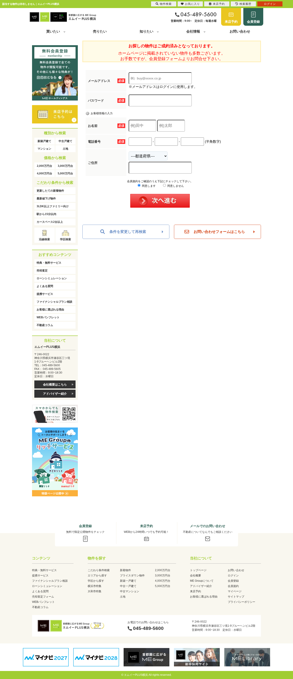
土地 (65, 148)
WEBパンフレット (48, 317)
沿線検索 (44, 239)
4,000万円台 (44, 173)
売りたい (100, 31)
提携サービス (45, 294)
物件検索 (166, 4)
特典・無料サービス (49, 262)
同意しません (175, 185)
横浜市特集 (94, 586)
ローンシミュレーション (52, 278)
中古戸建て (65, 141)
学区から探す (96, 580)
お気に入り (192, 4)
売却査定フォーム (43, 596)
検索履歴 (245, 4)
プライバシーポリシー (241, 602)
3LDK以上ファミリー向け (53, 206)
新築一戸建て (128, 580)
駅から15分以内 (46, 214)
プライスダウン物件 (132, 575)
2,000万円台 (44, 166)
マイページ (234, 591)
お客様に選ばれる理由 (50, 309)
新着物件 (125, 570)
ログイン (233, 575)
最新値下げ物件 (46, 198)
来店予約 (231, 21)
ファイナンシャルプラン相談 (54, 301)
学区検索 (65, 239)
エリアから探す (97, 575)
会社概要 (195, 575)
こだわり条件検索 (99, 570)
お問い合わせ (240, 31)
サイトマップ (236, 596)
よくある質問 (45, 286)
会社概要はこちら (55, 384)
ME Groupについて (202, 580)
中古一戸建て (128, 586)
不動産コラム (45, 325)
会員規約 (233, 586)
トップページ (198, 570)
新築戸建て (44, 141)
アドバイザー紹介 (55, 393)
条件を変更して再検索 (127, 232)
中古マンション (129, 591)
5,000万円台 (65, 173)
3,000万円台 (65, 166)
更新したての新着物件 (50, 190)
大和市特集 (94, 591)
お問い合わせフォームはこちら (219, 232)
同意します (148, 185)
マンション (44, 148)
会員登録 (253, 21)
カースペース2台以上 (50, 222)
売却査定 (42, 270)
